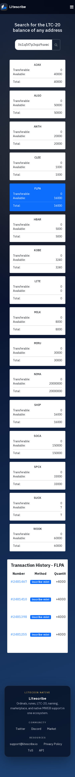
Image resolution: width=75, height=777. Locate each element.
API (41, 750)
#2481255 (19, 634)
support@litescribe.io (24, 744)
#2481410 (19, 599)
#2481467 (19, 582)
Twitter (20, 729)
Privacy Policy (53, 744)
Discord (36, 729)
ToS (30, 750)
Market (51, 729)
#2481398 (19, 617)
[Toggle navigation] (71, 7)
